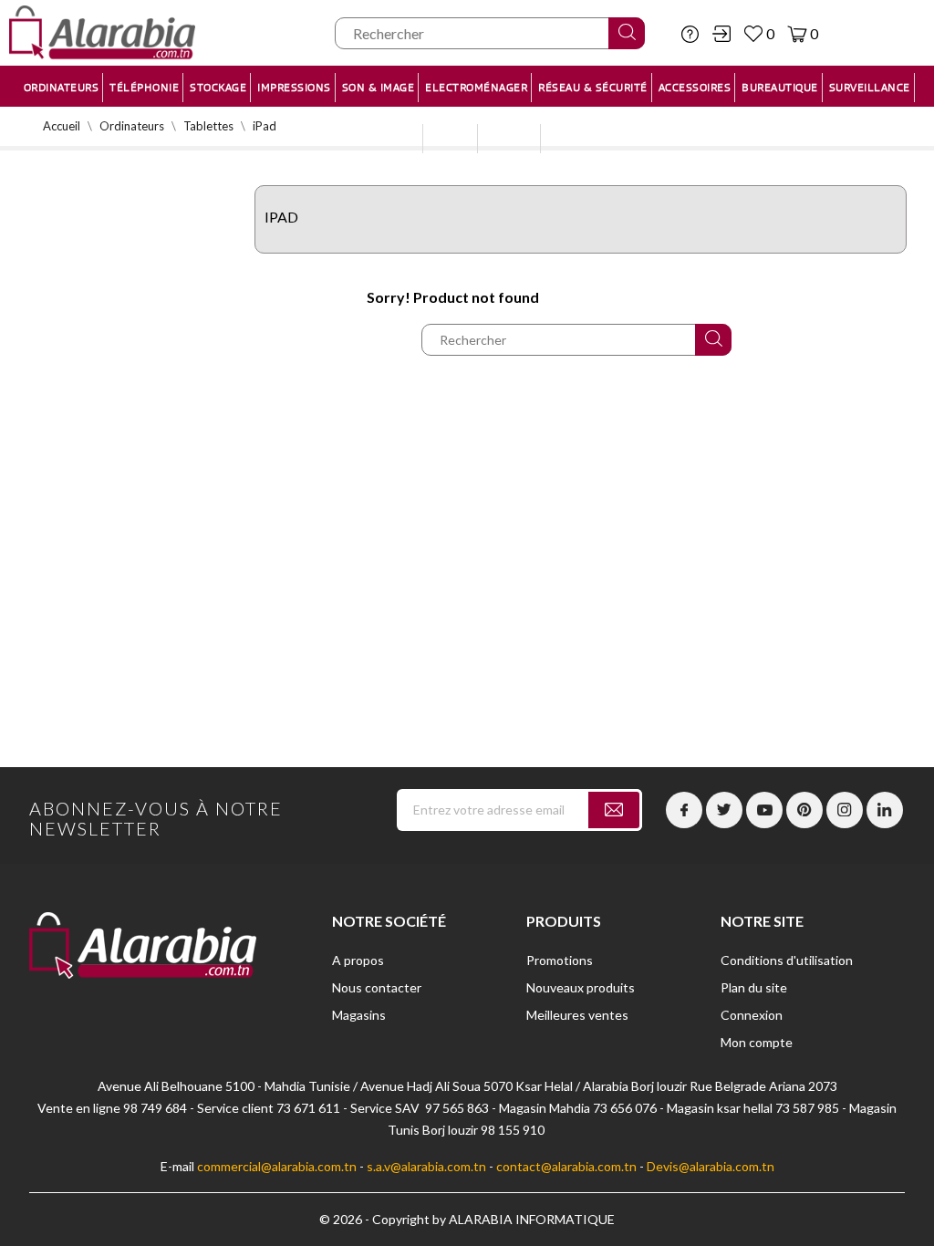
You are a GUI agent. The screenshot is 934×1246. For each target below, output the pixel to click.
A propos (358, 960)
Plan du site (754, 987)
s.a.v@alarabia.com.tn (426, 1166)
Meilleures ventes (577, 1015)
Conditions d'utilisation (787, 960)
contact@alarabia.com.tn (566, 1166)
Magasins (359, 1015)
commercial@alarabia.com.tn (277, 1166)
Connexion (752, 1015)
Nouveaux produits (580, 987)
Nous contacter (376, 987)
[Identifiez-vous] (721, 34)
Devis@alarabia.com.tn (710, 1166)
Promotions (559, 960)
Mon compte (757, 1042)
